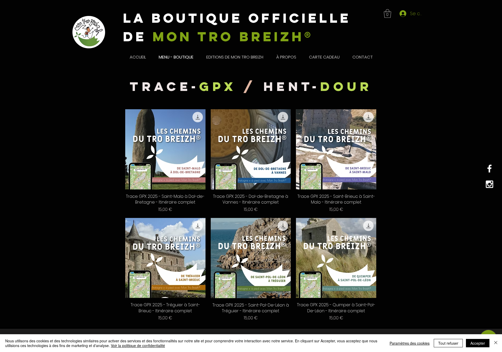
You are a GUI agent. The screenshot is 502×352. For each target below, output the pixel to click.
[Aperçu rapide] (165, 149)
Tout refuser (448, 343)
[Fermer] (496, 343)
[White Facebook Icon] (489, 168)
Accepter (477, 343)
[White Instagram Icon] (489, 184)
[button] (387, 13)
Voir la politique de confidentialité (138, 345)
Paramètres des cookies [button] (410, 343)
